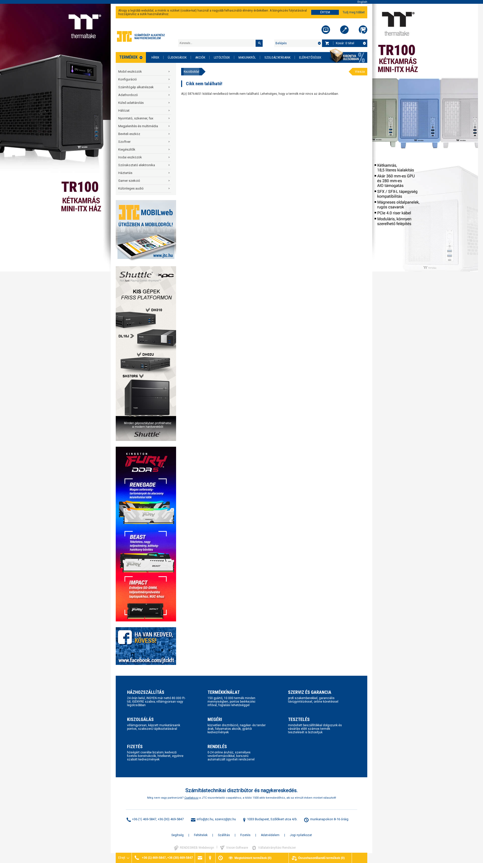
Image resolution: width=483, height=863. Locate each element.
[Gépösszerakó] (325, 29)
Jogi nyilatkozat (301, 835)
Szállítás (224, 835)
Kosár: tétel (345, 43)
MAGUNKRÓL (247, 57)
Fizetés (245, 835)
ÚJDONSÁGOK (177, 57)
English (362, 2)
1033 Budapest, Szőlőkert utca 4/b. (272, 819)
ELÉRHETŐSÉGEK (310, 57)
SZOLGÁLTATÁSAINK (277, 57)
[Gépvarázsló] (344, 29)
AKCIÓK (200, 57)
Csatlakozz (191, 797)
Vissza (360, 71)
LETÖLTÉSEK (222, 57)
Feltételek (201, 835)
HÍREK (155, 57)
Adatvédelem (270, 835)
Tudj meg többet (354, 12)
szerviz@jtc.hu (225, 819)
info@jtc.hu (205, 819)
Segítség (177, 835)
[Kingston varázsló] (363, 29)
